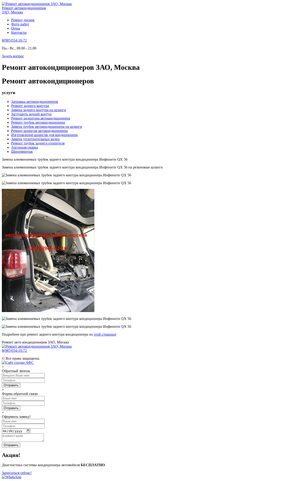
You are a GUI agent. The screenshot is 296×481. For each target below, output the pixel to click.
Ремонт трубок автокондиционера (38, 122)
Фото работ (20, 24)
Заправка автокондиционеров (34, 102)
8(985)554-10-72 (14, 40)
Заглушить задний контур (31, 114)
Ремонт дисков (22, 20)
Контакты (19, 32)
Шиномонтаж (22, 151)
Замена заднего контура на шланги (38, 110)
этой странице (105, 334)
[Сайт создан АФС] (19, 363)
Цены (15, 28)
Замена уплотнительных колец (35, 139)
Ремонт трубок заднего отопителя (38, 143)
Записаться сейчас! (17, 473)
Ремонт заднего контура (30, 106)
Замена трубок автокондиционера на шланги (46, 127)
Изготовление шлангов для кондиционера (44, 135)
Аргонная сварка (24, 147)
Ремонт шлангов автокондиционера (39, 131)
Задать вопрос (13, 56)
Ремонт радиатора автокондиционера (40, 118)
